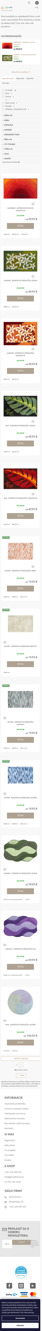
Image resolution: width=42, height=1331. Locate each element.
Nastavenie (20, 1318)
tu (33, 1312)
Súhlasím (20, 1325)
